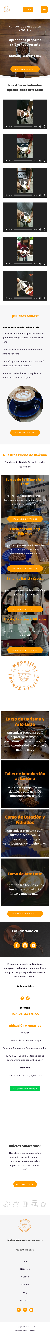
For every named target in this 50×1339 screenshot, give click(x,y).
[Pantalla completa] (43, 126)
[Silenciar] (40, 126)
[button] (29, 9)
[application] (25, 114)
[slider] (23, 126)
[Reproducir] (6, 126)
